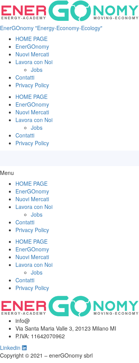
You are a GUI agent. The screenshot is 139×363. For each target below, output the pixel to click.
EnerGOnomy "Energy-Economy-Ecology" (51, 28)
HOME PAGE (31, 38)
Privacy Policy (32, 85)
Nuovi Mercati (32, 54)
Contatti (24, 77)
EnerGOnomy (32, 46)
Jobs (36, 69)
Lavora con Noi (34, 62)
